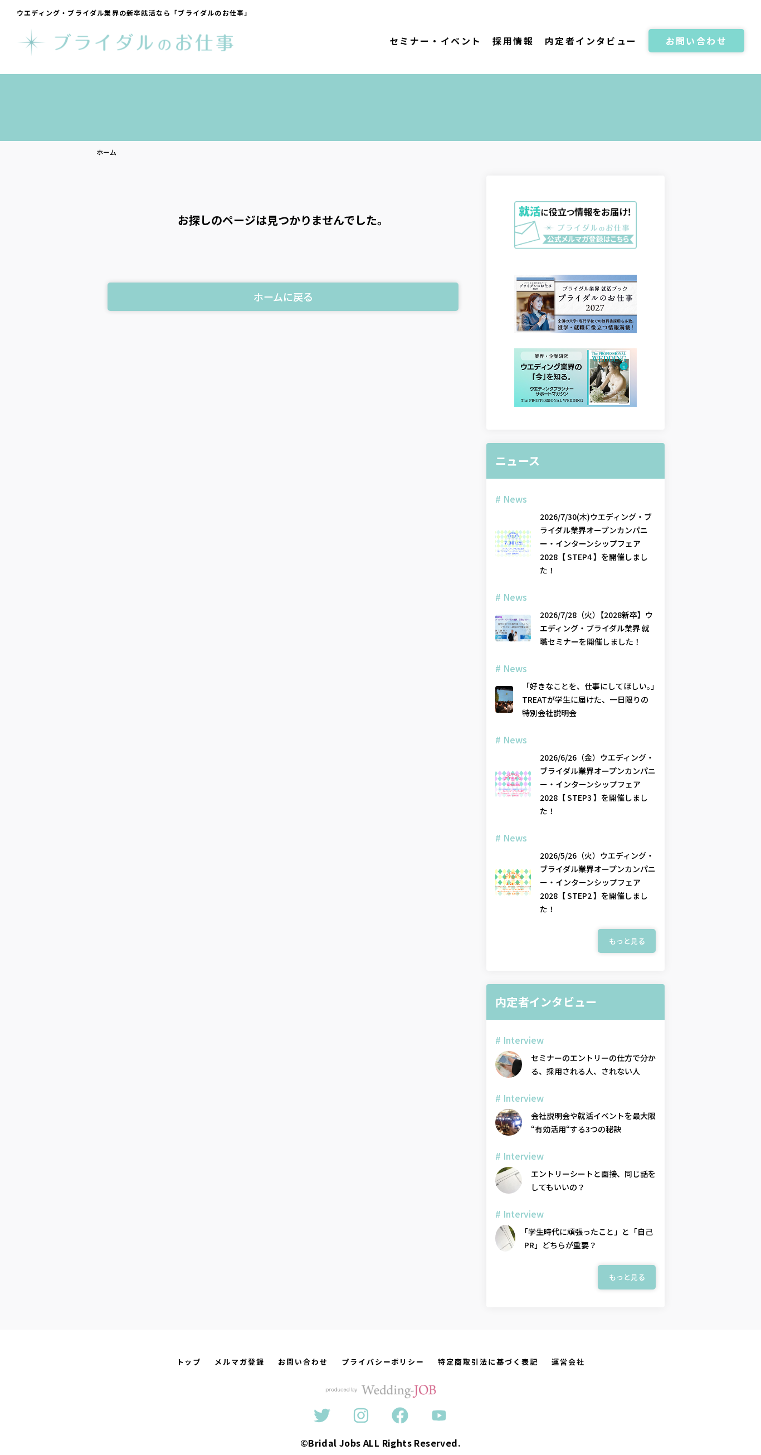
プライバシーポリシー (383, 1361)
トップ (189, 1361)
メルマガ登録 (239, 1361)
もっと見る (627, 941)
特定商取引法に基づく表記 (488, 1361)
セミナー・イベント (435, 40)
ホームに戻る (283, 296)
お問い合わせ (696, 40)
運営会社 (568, 1361)
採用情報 (513, 40)
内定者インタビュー (591, 40)
